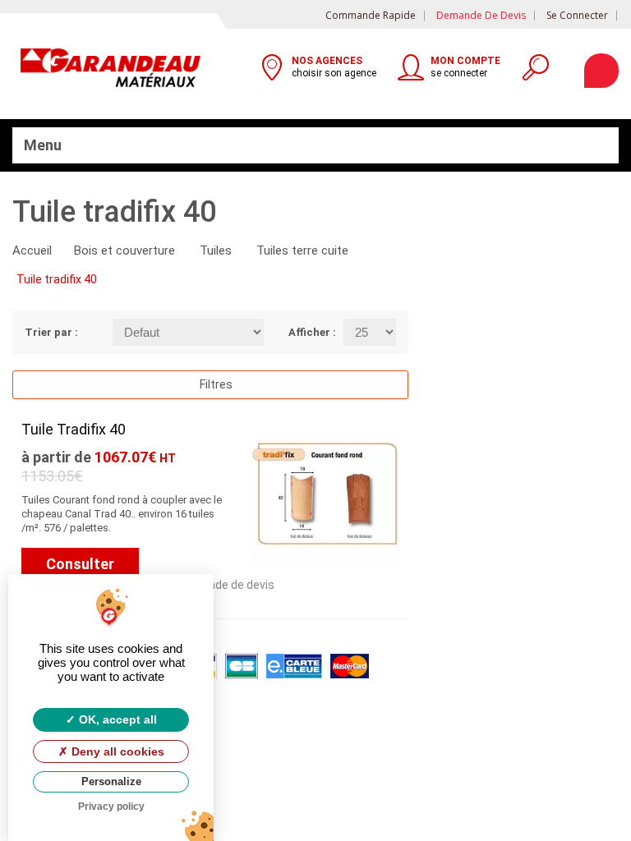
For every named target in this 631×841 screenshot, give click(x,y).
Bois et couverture (124, 250)
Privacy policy (111, 806)
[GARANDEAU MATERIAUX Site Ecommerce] (110, 70)
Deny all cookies (116, 751)
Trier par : (51, 332)
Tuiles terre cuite (302, 250)
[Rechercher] (534, 73)
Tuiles (216, 250)
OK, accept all (116, 719)
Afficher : (303, 332)
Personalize (111, 781)
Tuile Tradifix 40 (73, 429)
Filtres (215, 384)
